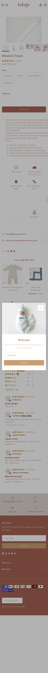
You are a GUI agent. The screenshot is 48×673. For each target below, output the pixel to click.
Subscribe (24, 362)
